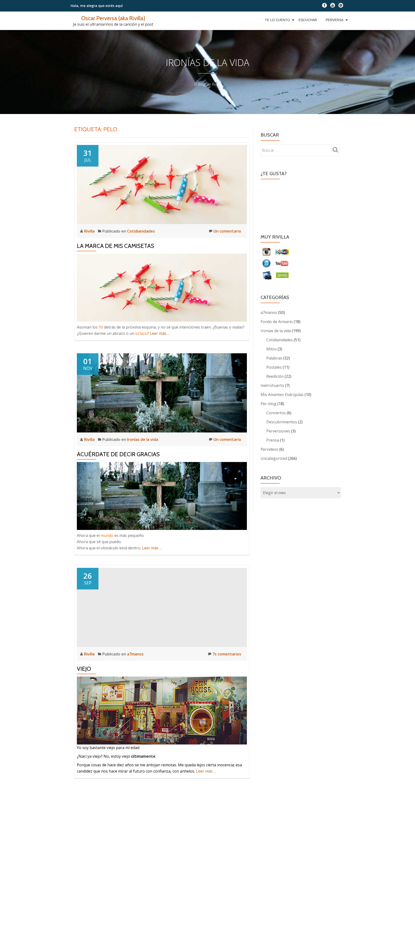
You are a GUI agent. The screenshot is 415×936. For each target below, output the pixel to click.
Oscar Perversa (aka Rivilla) (113, 18)
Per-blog (268, 403)
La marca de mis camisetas (115, 245)
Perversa (334, 20)
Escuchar (308, 20)
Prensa (272, 440)
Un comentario (227, 231)
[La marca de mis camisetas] (162, 184)
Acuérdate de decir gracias (118, 454)
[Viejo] (162, 607)
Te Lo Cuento (277, 20)
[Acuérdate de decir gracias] (162, 392)
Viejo (84, 668)
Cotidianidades (141, 231)
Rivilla (90, 231)
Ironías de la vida (142, 439)
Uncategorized (274, 458)
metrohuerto (272, 385)
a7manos (135, 654)
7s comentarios (227, 654)
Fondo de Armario (277, 321)
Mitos (271, 349)
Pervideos (269, 449)
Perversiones (278, 431)
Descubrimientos (281, 422)
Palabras (274, 358)
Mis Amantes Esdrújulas (282, 394)
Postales (274, 367)
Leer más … (160, 333)
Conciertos (276, 412)
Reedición (275, 376)
